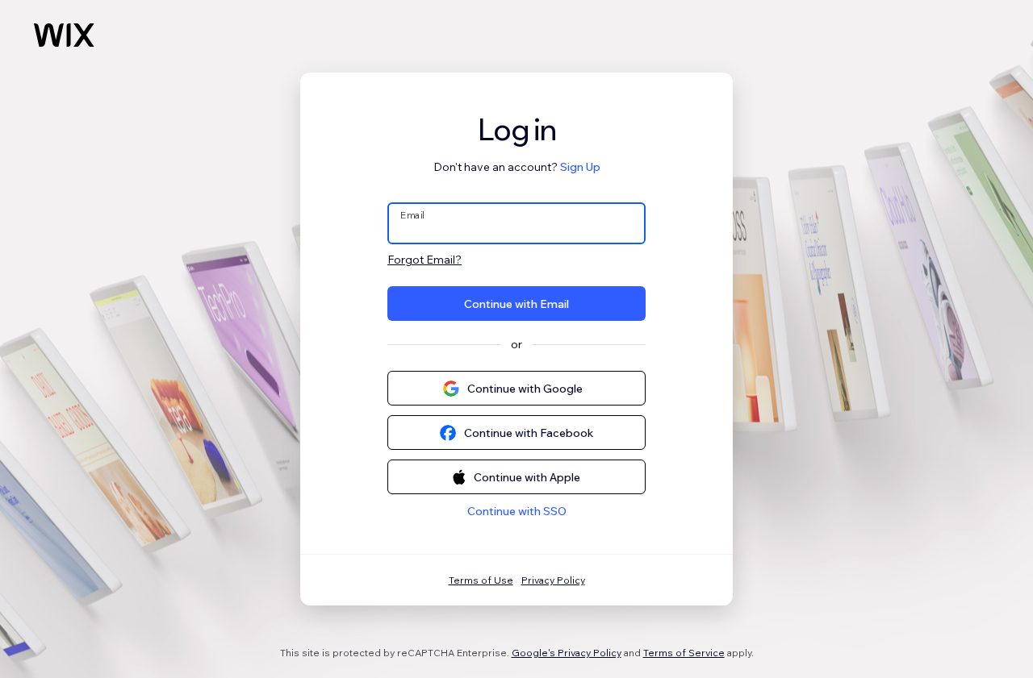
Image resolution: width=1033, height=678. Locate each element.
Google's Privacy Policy (566, 653)
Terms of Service (684, 653)
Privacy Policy (553, 580)
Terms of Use (481, 580)
